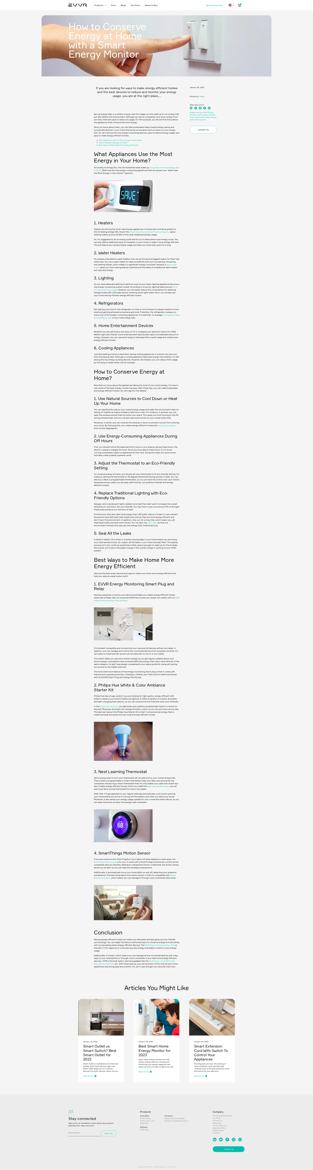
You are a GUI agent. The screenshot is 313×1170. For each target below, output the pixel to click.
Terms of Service (220, 1125)
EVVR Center (145, 1118)
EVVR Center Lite (156, 961)
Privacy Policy (171, 1167)
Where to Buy (151, 5)
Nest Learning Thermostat (158, 786)
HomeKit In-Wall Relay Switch (177, 1121)
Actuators (169, 1116)
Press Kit (216, 1133)
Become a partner (214, 5)
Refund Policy (218, 1130)
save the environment (167, 425)
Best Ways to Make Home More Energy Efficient (118, 145)
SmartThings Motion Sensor (105, 862)
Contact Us (203, 129)
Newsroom (217, 1123)
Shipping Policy (219, 1128)
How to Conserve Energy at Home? (113, 143)
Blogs (123, 5)
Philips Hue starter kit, (109, 706)
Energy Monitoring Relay (175, 1118)
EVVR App (144, 1130)
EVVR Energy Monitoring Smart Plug (160, 945)
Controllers (144, 1116)
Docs (113, 5)
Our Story (135, 5)
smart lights (152, 523)
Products (99, 5)
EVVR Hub (109, 964)
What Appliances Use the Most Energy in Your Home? (120, 140)
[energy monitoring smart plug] (123, 643)
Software (143, 1127)
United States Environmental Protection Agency (149, 232)
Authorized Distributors (222, 1116)
